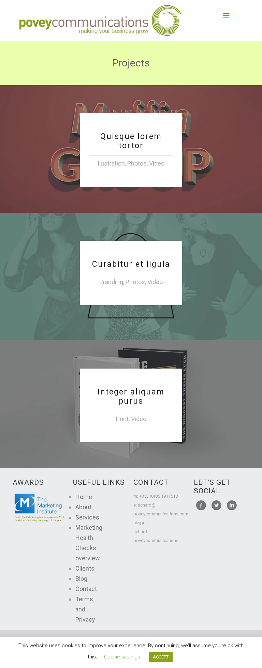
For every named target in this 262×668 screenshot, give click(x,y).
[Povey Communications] (100, 20)
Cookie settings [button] (122, 657)
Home (83, 496)
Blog (81, 578)
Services (87, 517)
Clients (84, 568)
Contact (86, 588)
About (83, 507)
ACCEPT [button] (161, 656)
